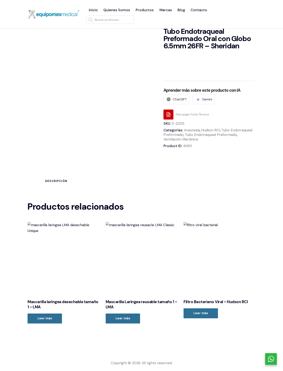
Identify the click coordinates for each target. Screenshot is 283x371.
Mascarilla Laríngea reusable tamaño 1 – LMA (141, 304)
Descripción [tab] (56, 181)
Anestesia (192, 130)
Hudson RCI (210, 130)
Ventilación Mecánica (180, 139)
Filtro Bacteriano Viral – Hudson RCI (216, 301)
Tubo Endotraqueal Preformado (211, 134)
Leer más (44, 318)
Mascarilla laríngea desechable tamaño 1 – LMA (63, 304)
